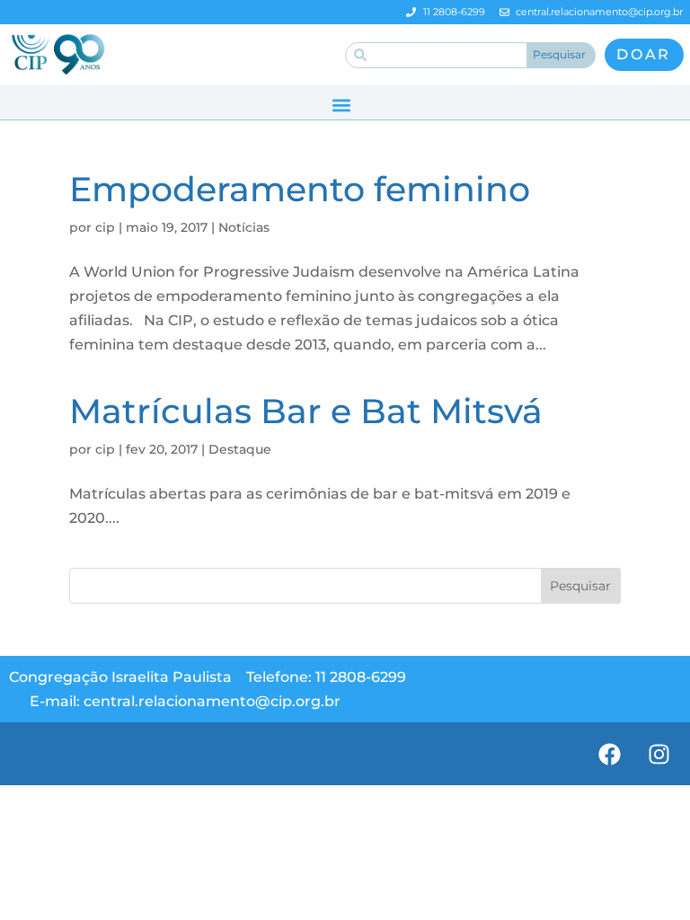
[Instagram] (658, 753)
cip (105, 227)
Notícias (244, 227)
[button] (341, 104)
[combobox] (436, 55)
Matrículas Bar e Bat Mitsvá (306, 411)
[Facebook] (609, 753)
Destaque (239, 449)
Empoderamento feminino (299, 189)
